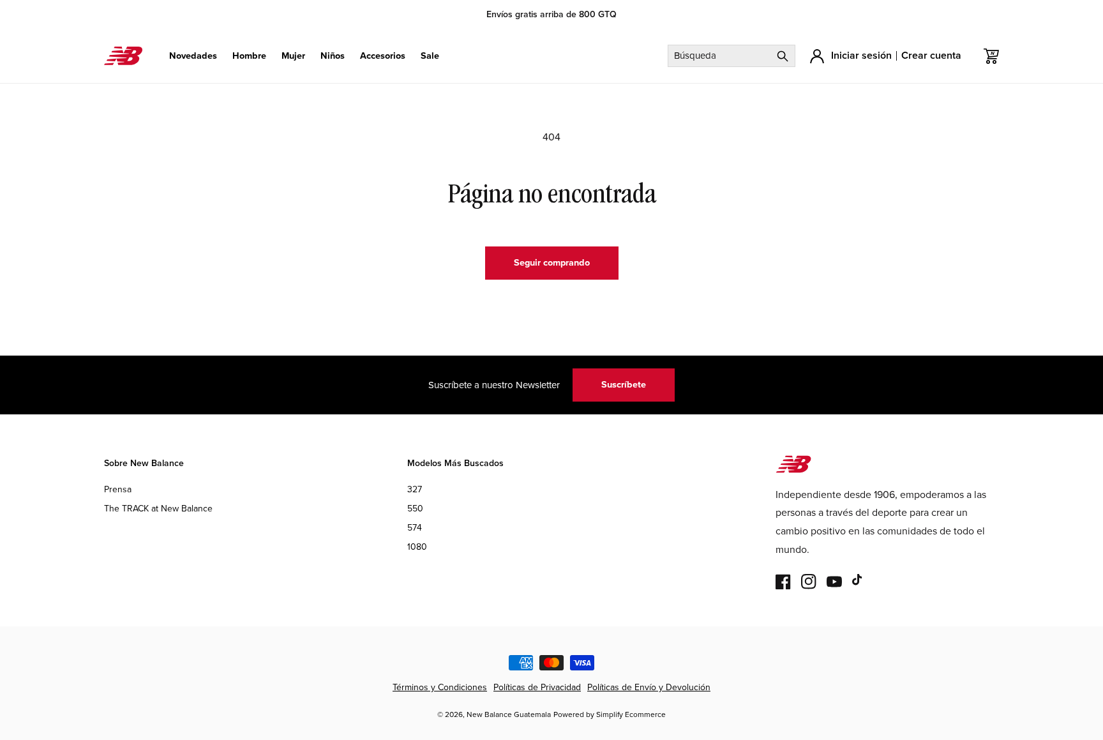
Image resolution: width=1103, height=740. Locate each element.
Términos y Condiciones (440, 687)
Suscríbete (623, 384)
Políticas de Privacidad (537, 687)
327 (414, 489)
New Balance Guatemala (509, 714)
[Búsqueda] (782, 55)
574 (414, 528)
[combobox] (731, 56)
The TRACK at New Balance (158, 508)
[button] (193, 56)
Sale (430, 56)
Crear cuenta (931, 55)
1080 (417, 547)
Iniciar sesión (861, 55)
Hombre (249, 56)
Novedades (193, 56)
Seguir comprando (552, 262)
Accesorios (382, 56)
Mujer (293, 56)
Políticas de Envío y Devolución (648, 687)
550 (415, 508)
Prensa (117, 489)
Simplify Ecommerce (631, 714)
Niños (332, 56)
